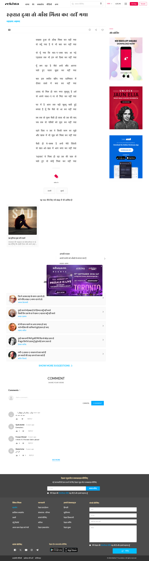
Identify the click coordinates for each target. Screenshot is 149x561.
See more (56, 460)
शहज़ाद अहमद (13, 21)
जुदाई (62, 191)
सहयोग (14, 508)
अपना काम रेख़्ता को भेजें (20, 527)
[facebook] (15, 550)
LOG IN (118, 4)
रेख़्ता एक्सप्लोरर (43, 527)
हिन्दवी (66, 508)
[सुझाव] (90, 29)
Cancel (86, 403)
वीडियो (49, 4)
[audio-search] (101, 3)
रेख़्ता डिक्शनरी (69, 517)
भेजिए (127, 551)
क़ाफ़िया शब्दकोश (18, 512)
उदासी (49, 191)
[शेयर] (96, 30)
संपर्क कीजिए (42, 517)
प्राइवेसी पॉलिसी (17, 558)
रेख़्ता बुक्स (67, 527)
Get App (134, 4)
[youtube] (26, 550)
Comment (97, 403)
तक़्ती (14, 517)
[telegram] (37, 550)
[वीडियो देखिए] (9, 30)
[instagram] (32, 550)
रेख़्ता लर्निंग (67, 522)
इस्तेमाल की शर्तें (28, 558)
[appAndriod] (56, 550)
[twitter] (20, 550)
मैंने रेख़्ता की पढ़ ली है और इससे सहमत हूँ (69, 493)
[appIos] (71, 550)
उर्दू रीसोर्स (15, 522)
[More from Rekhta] (126, 4)
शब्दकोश (40, 4)
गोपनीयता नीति (64, 493)
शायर (27, 4)
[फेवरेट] (102, 30)
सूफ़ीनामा (67, 512)
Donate (143, 4)
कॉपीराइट (38, 558)
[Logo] (12, 4)
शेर (33, 4)
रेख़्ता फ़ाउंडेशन (43, 508)
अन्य (56, 4)
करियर (40, 522)
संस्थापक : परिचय (44, 512)
